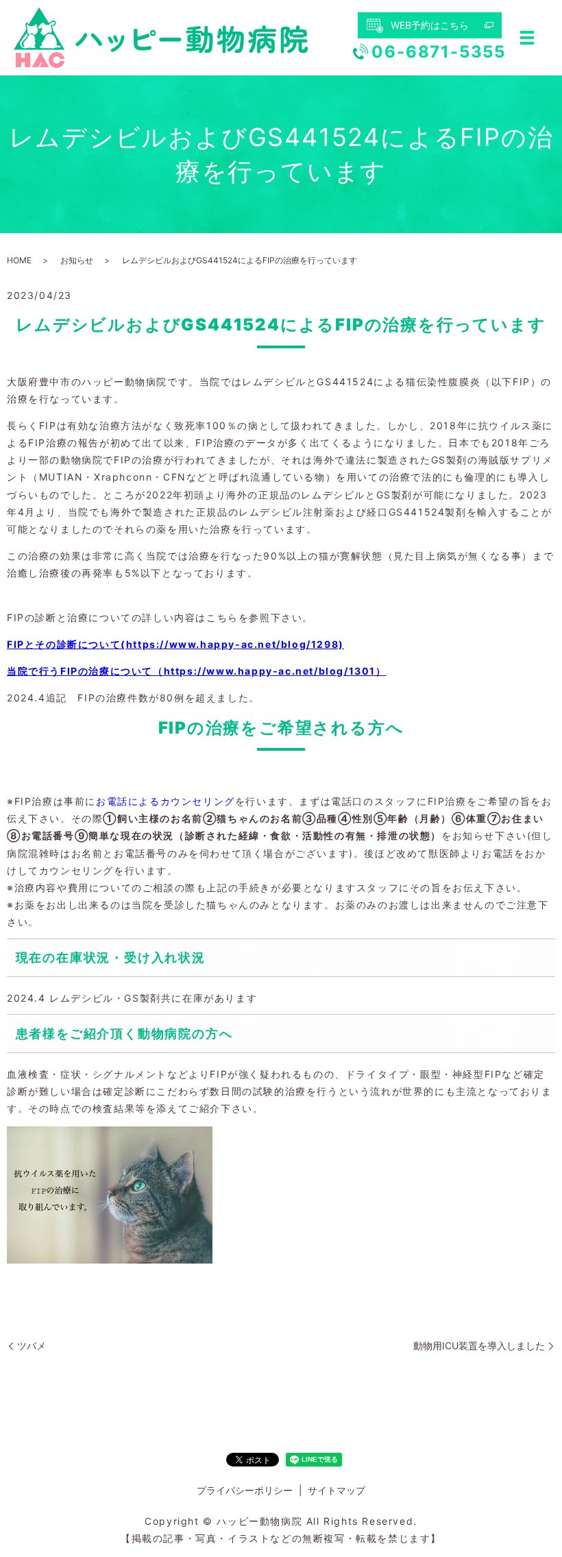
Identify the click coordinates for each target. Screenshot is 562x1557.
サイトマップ (336, 1490)
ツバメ (31, 1345)
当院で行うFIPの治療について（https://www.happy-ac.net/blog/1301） (197, 671)
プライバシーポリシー (245, 1490)
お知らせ (76, 260)
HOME (19, 260)
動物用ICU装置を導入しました (479, 1345)
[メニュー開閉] (527, 38)
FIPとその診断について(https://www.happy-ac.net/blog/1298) (175, 644)
